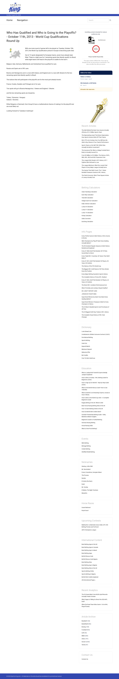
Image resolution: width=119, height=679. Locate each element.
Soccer (84, 641)
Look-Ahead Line (86, 331)
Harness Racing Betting (88, 422)
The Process (85, 475)
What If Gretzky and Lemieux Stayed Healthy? (95, 288)
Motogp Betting (86, 446)
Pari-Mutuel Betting (87, 337)
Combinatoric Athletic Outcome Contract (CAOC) (96, 334)
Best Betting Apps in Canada (90, 547)
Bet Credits (85, 355)
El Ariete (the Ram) (87, 481)
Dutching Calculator (87, 221)
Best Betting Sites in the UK (89, 568)
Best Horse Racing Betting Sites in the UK (93, 405)
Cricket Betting (86, 449)
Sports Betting (86, 340)
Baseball (84, 621)
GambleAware (102, 40)
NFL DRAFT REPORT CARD (89, 291)
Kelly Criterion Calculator (89, 203)
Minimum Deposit (87, 349)
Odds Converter (86, 218)
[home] (15, 7)
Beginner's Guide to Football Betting (92, 419)
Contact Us (85, 659)
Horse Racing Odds (87, 425)
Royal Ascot (85, 510)
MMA (83, 636)
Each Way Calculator (88, 195)
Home (10, 20)
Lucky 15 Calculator (87, 212)
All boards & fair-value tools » (87, 89)
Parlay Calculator (87, 215)
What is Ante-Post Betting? (89, 428)
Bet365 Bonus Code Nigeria (89, 559)
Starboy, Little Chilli (87, 466)
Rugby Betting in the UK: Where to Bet (92, 402)
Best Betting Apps (87, 553)
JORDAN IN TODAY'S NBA (89, 294)
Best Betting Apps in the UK (89, 544)
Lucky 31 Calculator (87, 209)
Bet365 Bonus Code (87, 556)
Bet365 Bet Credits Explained (90, 577)
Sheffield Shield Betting (88, 452)
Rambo (84, 478)
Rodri (83, 484)
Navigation (22, 20)
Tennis (83, 644)
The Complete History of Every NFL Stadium (94, 277)
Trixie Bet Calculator (87, 197)
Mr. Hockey (85, 487)
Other (83, 638)
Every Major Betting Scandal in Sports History (95, 274)
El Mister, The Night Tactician (90, 490)
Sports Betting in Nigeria (89, 574)
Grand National (86, 507)
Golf (83, 633)
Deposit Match (86, 346)
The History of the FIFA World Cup (91, 266)
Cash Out (84, 343)
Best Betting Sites (87, 562)
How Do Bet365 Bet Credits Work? (91, 411)
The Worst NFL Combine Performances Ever (94, 285)
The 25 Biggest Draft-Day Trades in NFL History (95, 312)
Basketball (85, 624)
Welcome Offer (86, 352)
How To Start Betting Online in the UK (92, 408)
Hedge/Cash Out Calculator (90, 200)
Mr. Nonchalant (86, 469)
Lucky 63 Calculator (87, 206)
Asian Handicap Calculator (89, 192)
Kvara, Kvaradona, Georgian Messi (92, 472)
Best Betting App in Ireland (89, 550)
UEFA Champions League (89, 530)
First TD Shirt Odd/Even (88, 358)
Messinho (84, 493)
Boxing (84, 627)
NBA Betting (85, 443)
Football (84, 630)
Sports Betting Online (88, 571)
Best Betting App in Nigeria (89, 565)
